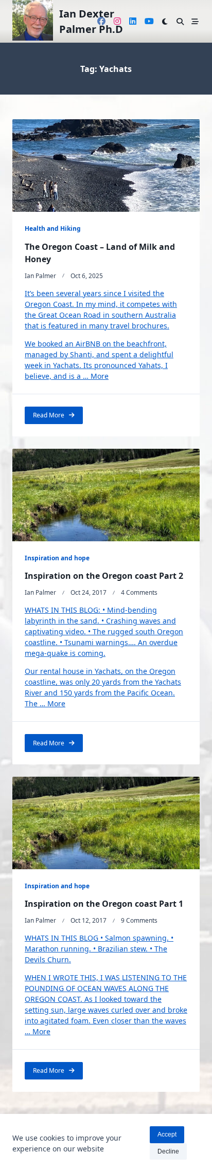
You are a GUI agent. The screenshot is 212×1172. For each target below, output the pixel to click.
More (100, 376)
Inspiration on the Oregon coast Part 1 (104, 903)
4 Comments (139, 592)
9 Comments (139, 920)
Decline (168, 1151)
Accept (166, 1134)
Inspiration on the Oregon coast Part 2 (104, 575)
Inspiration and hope (57, 558)
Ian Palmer (40, 275)
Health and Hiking (53, 228)
